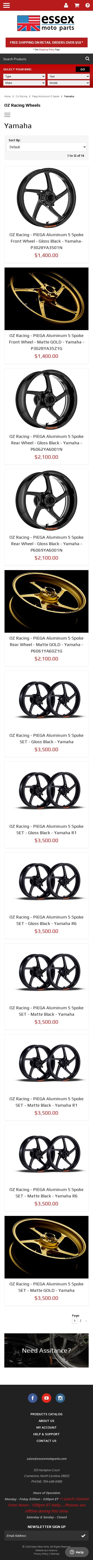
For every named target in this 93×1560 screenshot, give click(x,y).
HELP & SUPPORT (46, 1434)
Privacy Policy (41, 1553)
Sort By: (15, 140)
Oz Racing (21, 96)
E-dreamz (52, 1550)
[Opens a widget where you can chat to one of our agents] (77, 1552)
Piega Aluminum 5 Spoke (45, 96)
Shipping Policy (46, 49)
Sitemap (55, 1553)
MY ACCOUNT (46, 1427)
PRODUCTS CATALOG (46, 1414)
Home (7, 96)
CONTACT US (46, 1441)
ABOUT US (46, 1421)
